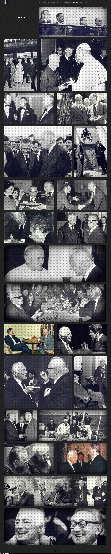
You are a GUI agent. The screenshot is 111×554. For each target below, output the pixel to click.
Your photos (83, 2)
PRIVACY (101, 553)
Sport (65, 2)
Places (59, 2)
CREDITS (104, 553)
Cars (48, 2)
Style (70, 2)
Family (53, 2)
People (75, 2)
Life (39, 2)
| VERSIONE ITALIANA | (108, 553)
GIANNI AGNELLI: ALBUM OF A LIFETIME (7, 553)
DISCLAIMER (97, 553)
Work (44, 2)
